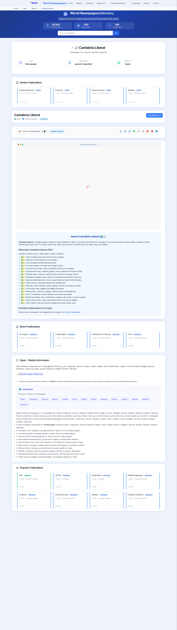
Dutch (75, 399)
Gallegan (104, 399)
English (84, 399)
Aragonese (33, 399)
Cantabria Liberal (56, 131)
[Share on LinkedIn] (129, 131)
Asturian (45, 399)
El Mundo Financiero (136, 495)
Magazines (101, 3)
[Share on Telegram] (156, 131)
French (93, 399)
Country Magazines (118, 3)
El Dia (130, 334)
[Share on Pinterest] (152, 131)
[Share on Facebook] (120, 131)
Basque (55, 399)
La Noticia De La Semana (101, 334)
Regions (79, 3)
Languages (136, 3)
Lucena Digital (61, 334)
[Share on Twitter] (125, 131)
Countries (89, 3)
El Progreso (24, 334)
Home (70, 3)
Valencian (24, 404)
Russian (125, 399)
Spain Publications (73, 312)
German (114, 399)
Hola (21, 475)
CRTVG (58, 475)
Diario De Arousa (98, 90)
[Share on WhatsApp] (134, 131)
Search (146, 3)
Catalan (65, 399)
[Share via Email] (143, 131)
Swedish (145, 399)
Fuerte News (97, 475)
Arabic (22, 399)
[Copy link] (138, 131)
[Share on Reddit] (147, 131)
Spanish (135, 399)
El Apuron (59, 90)
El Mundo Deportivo (27, 90)
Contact (156, 3)
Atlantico (131, 90)
